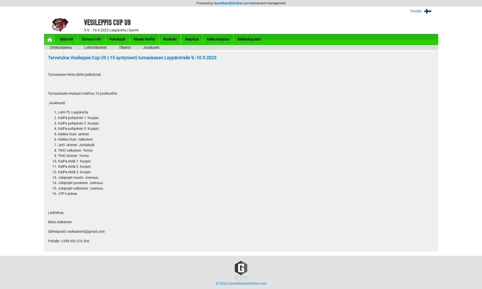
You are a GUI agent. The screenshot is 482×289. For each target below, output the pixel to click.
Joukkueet (151, 47)
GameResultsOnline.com (231, 3)
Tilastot (125, 47)
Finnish (416, 11)
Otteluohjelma (61, 47)
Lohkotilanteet (95, 47)
